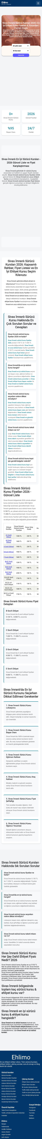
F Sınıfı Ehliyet (9, 557)
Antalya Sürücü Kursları (9, 1096)
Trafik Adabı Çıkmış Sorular (30, 1090)
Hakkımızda (5, 1126)
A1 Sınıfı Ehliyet (9, 536)
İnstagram (32, 1107)
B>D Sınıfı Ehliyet (8, 568)
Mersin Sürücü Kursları (9, 1099)
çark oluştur (5, 1137)
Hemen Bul (21, 55)
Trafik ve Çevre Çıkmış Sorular (31, 1092)
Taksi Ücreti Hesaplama (9, 1110)
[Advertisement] (21, 82)
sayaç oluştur (6, 1132)
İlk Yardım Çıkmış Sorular (30, 1087)
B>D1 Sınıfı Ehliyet (8, 562)
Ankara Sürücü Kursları (9, 1083)
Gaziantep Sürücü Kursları (10, 1102)
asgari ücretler (6, 1134)
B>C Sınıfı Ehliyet (8, 573)
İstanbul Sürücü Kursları (9, 1080)
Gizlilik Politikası (7, 1129)
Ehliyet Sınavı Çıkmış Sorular (31, 1082)
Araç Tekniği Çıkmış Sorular (30, 1095)
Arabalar (4, 1115)
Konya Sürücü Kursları (9, 1094)
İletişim (4, 1124)
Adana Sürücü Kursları (9, 1091)
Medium (31, 1118)
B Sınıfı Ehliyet (9, 552)
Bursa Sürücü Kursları (8, 1088)
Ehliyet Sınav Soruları (28, 1084)
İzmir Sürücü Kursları (8, 1086)
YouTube (32, 1113)
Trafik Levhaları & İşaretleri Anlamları (13, 1113)
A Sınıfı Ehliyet (9, 547)
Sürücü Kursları (6, 1075)
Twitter (31, 1115)
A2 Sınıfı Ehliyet (9, 541)
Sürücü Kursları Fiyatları (9, 1078)
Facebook (32, 1110)
